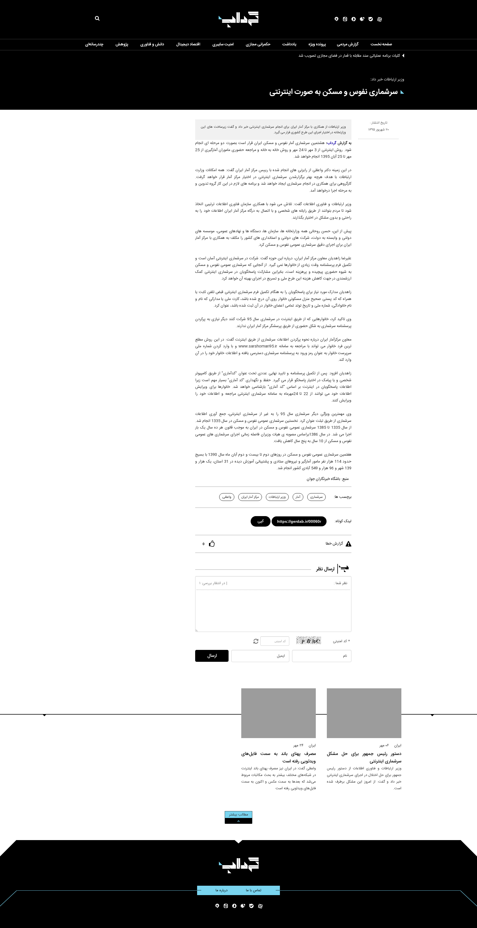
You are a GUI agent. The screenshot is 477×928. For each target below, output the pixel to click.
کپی (261, 520)
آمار (298, 497)
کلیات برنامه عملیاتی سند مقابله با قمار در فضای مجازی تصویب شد (349, 56)
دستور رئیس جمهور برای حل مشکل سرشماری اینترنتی (364, 757)
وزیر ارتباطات (277, 497)
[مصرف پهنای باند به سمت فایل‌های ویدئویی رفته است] (278, 713)
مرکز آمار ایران (250, 497)
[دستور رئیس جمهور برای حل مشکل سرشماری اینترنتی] (364, 713)
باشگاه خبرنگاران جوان (323, 479)
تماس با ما (253, 890)
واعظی (226, 497)
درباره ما (221, 890)
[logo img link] (238, 19)
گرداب (331, 143)
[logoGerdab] (239, 865)
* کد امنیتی (341, 641)
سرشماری (316, 497)
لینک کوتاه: (343, 521)
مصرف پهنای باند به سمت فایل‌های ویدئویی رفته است (278, 757)
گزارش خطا (334, 543)
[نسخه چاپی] (360, 141)
